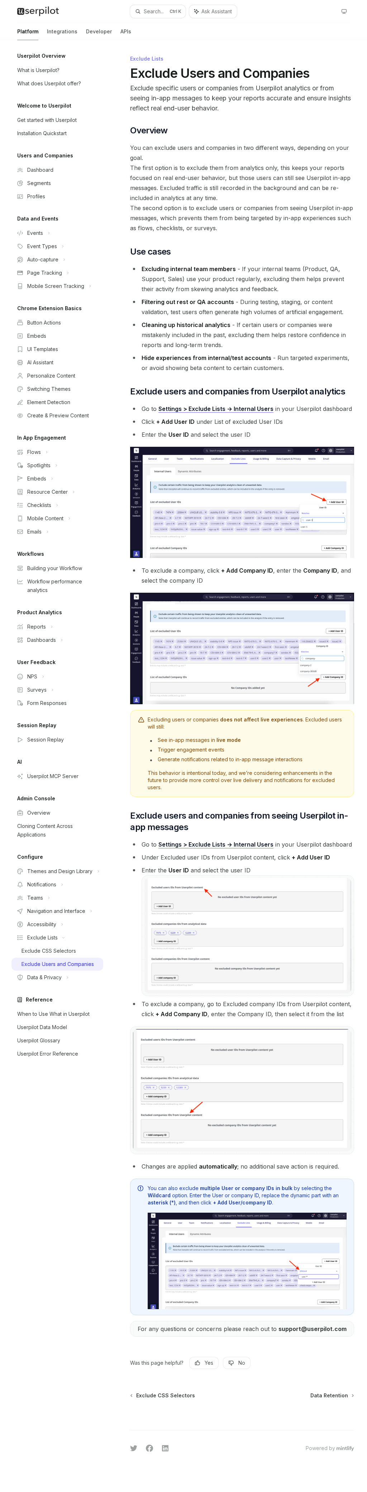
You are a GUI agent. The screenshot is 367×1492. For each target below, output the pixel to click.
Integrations (62, 31)
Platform (27, 31)
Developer (99, 31)
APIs (125, 31)
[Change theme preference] (344, 11)
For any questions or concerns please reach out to (242, 1328)
